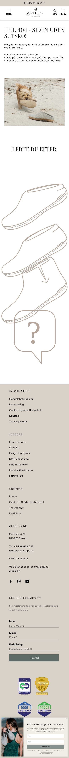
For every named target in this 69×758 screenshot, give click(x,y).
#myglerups (41, 566)
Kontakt (14, 416)
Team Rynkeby (18, 421)
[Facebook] (10, 581)
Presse (13, 496)
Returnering (16, 404)
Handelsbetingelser (21, 399)
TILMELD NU (45, 746)
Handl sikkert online (21, 470)
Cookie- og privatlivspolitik (25, 410)
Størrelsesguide (19, 459)
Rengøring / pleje (19, 453)
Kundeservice (17, 442)
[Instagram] (19, 581)
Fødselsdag (16, 644)
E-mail (12, 633)
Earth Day (15, 513)
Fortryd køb (16, 476)
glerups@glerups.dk (21, 550)
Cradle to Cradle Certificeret (26, 502)
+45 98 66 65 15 (24, 546)
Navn (12, 621)
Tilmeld (34, 658)
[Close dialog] (66, 718)
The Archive (16, 507)
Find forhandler (18, 464)
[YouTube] (27, 581)
